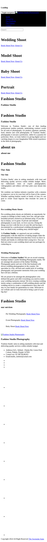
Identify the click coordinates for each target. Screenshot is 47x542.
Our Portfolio (11, 21)
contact (8, 25)
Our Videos (10, 23)
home (8, 17)
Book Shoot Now (7, 46)
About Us (9, 19)
